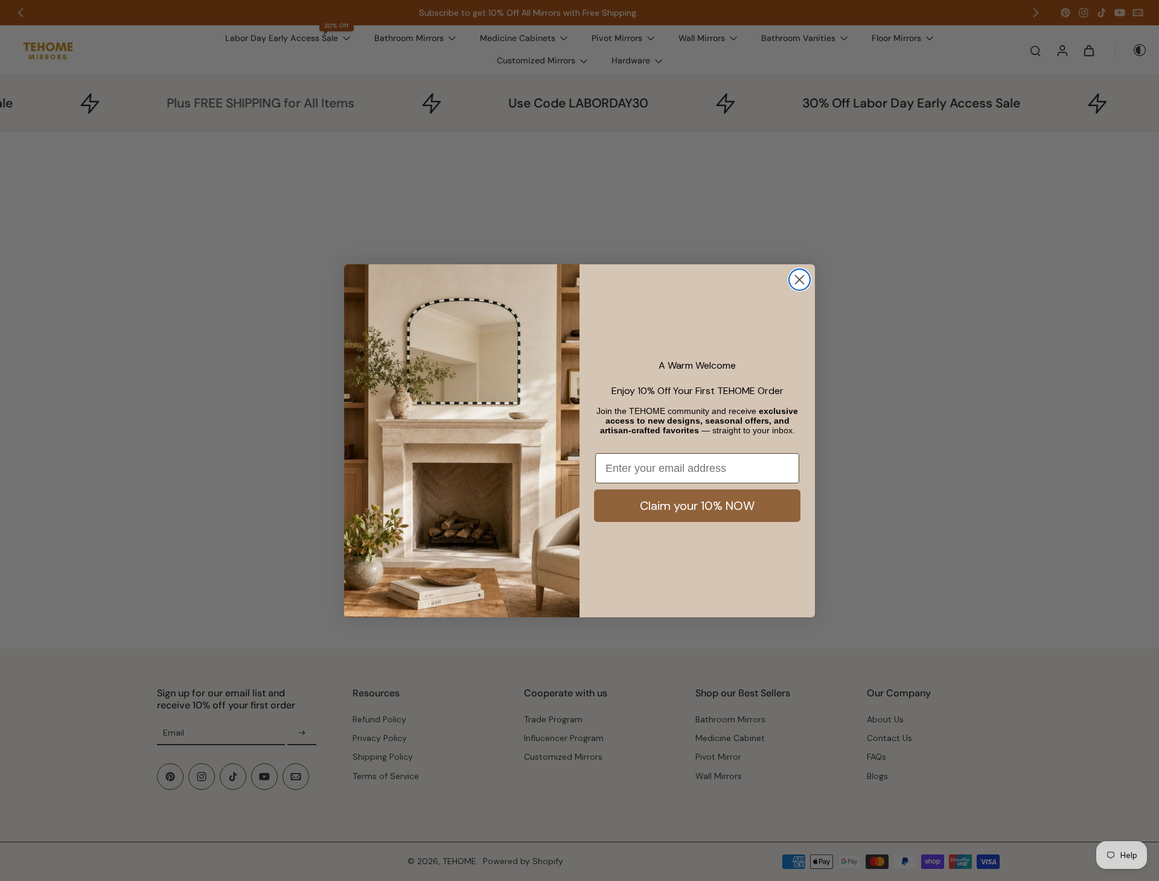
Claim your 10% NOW (697, 506)
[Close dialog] (799, 279)
